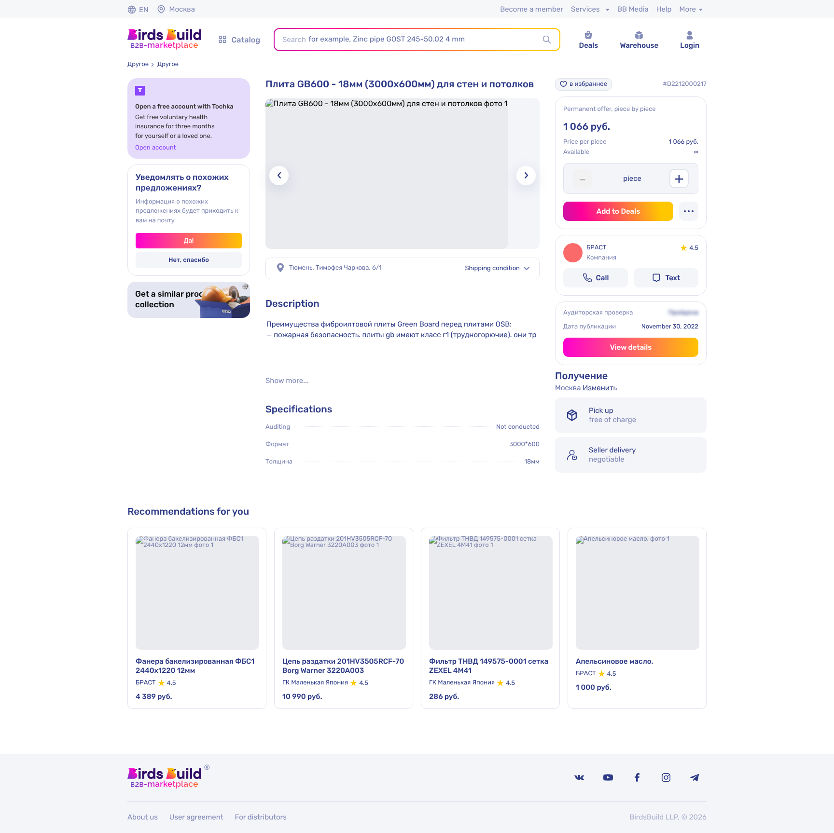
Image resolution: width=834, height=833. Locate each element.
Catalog (245, 39)
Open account (155, 148)
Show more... (286, 380)
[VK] (579, 777)
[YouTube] (608, 777)
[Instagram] (666, 777)
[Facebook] (637, 777)
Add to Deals (618, 211)
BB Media (633, 9)
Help (664, 9)
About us (142, 817)
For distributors (261, 817)
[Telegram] (695, 777)
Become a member (531, 9)
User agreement (196, 817)
